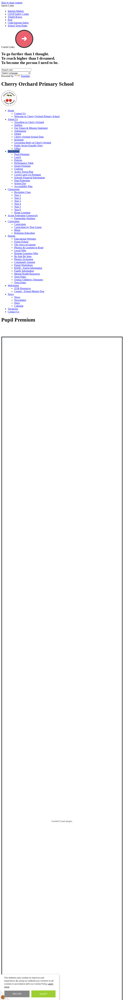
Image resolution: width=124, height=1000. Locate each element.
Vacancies (13, 308)
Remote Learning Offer (26, 253)
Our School (14, 151)
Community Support (24, 262)
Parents (11, 236)
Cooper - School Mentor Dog (29, 291)
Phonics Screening (23, 259)
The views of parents (25, 244)
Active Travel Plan (23, 171)
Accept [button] (43, 993)
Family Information (24, 271)
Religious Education (24, 233)
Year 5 (17, 206)
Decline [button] (17, 993)
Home (11, 110)
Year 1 (17, 195)
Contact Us (20, 113)
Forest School (21, 241)
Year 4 (17, 203)
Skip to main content (11, 2)
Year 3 (17, 201)
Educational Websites (25, 238)
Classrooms (14, 189)
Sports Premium (22, 166)
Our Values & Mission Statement (31, 128)
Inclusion (19, 139)
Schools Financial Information (29, 177)
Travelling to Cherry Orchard (29, 122)
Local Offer (20, 250)
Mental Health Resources (27, 273)
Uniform (18, 168)
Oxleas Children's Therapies (28, 279)
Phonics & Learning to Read (28, 247)
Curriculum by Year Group (27, 227)
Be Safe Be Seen (22, 256)
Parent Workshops (23, 265)
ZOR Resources (22, 288)
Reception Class (22, 192)
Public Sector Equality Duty (28, 145)
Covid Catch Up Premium (27, 174)
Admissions (20, 131)
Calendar (18, 306)
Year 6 (17, 209)
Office (17, 148)
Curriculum (13, 221)
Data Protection (22, 180)
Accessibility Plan (23, 186)
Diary (17, 303)
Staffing (18, 125)
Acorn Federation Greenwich (23, 215)
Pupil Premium (21, 154)
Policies (18, 160)
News (11, 294)
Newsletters (20, 300)
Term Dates (20, 276)
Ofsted (17, 133)
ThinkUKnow (15, 17)
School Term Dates (17, 25)
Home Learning (22, 212)
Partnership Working (24, 218)
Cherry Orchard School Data (29, 136)
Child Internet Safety (18, 22)
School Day (20, 183)
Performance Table (23, 163)
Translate (25, 76)
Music (17, 230)
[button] (24, 39)
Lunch (17, 157)
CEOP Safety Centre (18, 14)
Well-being (13, 285)
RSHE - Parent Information (28, 268)
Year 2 (17, 198)
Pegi (10, 19)
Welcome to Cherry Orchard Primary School (37, 116)
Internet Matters (16, 11)
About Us (13, 119)
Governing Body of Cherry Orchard (32, 142)
